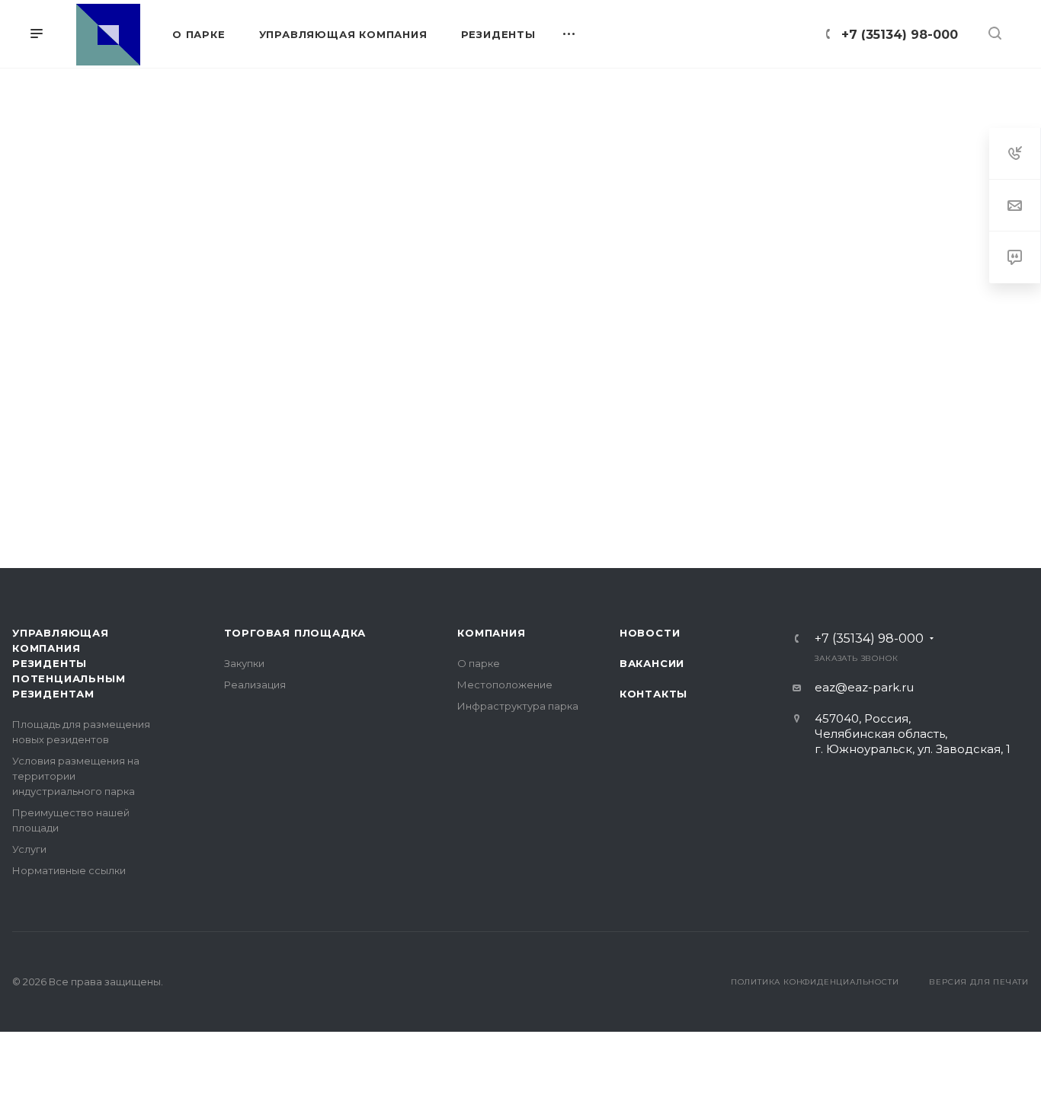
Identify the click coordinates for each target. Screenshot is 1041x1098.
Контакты (653, 694)
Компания (491, 633)
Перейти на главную (520, 473)
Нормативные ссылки (69, 870)
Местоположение (505, 684)
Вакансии (652, 663)
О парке (478, 663)
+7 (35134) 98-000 (899, 34)
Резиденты (49, 663)
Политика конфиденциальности (815, 982)
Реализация (255, 684)
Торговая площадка (295, 633)
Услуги (29, 849)
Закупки (244, 663)
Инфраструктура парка (517, 706)
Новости (650, 633)
